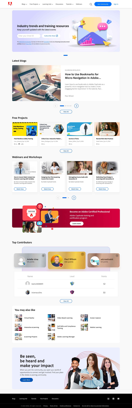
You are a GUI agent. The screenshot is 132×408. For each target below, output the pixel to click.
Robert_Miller (72, 141)
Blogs (23, 4)
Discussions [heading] (55, 398)
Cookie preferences (65, 406)
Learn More (26, 380)
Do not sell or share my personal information (95, 406)
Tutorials (69, 4)
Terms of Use (54, 406)
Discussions (59, 4)
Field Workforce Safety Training (23, 139)
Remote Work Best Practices (104, 139)
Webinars (79, 4)
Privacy (45, 406)
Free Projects (34, 4)
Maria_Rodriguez (45, 141)
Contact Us (76, 406)
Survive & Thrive (74, 139)
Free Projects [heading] (44, 398)
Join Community (103, 4)
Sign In (116, 4)
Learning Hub (47, 4)
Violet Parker (99, 141)
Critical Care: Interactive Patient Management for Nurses (58, 139)
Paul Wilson (69, 96)
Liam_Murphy (17, 141)
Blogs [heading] (13, 398)
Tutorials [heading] (33, 398)
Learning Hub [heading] (23, 398)
